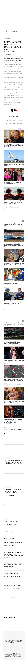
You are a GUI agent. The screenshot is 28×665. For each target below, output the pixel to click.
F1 (6, 518)
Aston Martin (9, 457)
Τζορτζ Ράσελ (18, 60)
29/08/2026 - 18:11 (8, 500)
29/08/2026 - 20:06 (7, 567)
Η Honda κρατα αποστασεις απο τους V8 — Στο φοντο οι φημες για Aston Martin (13, 462)
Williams (11, 74)
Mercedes (8, 38)
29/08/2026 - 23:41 (9, 469)
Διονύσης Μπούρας (8, 54)
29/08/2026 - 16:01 (8, 531)
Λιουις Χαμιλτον (14, 429)
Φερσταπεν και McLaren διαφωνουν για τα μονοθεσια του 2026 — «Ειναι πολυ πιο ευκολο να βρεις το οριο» (13, 492)
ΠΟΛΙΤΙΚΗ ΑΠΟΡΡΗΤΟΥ (17, 640)
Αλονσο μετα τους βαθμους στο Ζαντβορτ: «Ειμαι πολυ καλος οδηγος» (13, 565)
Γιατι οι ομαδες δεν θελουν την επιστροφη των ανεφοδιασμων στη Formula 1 (13, 554)
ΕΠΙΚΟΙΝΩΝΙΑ (17, 642)
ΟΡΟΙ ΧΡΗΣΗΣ (8, 640)
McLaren (8, 486)
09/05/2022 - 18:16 (15, 54)
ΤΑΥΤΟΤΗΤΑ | (11, 642)
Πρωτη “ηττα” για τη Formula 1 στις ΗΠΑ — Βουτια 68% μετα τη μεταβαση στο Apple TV (13, 587)
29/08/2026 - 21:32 (7, 557)
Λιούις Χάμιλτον (14, 58)
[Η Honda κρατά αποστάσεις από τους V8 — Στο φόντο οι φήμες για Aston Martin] (14, 451)
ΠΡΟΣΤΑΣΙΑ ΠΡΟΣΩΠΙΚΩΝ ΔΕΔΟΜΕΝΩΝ (13, 641)
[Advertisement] (14, 14)
